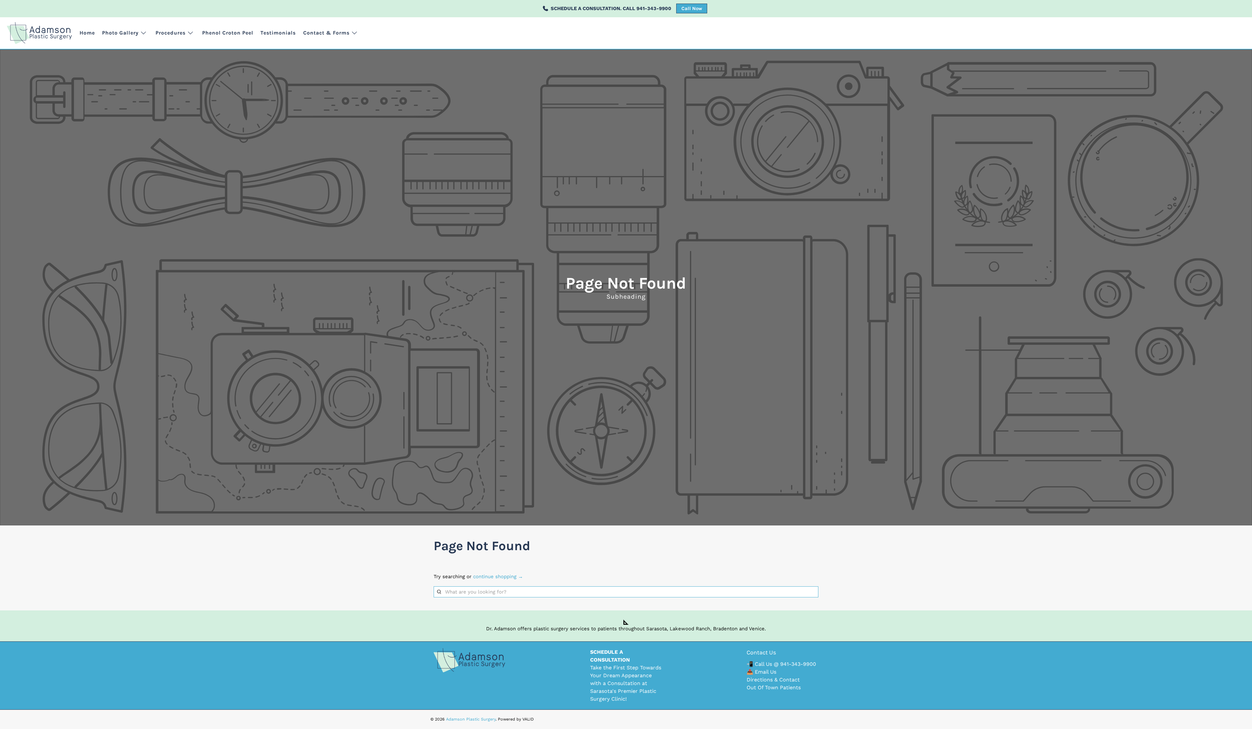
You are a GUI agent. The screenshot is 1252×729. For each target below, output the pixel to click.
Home (87, 33)
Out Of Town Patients (774, 687)
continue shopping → (498, 576)
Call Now (691, 8)
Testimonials (278, 33)
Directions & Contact (773, 680)
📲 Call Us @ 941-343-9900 (781, 664)
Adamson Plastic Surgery (471, 719)
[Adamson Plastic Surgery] (39, 33)
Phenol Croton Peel (227, 33)
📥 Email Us (761, 672)
